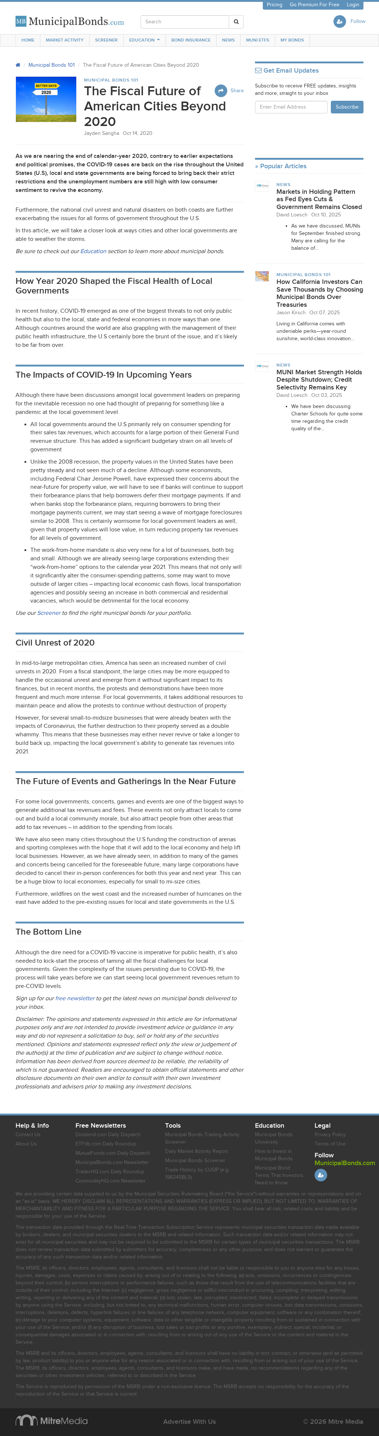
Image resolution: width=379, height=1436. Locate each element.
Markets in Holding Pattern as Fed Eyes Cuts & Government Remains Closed (319, 199)
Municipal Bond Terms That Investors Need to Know (279, 1175)
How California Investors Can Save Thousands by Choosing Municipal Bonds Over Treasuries (319, 293)
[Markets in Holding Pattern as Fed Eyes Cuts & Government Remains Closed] (262, 186)
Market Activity (65, 40)
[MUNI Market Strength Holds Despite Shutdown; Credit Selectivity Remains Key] (262, 366)
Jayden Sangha (101, 133)
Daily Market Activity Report (196, 1151)
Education (142, 40)
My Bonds (292, 40)
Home (27, 40)
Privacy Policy (330, 1135)
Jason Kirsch (291, 313)
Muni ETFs (257, 40)
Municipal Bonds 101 (51, 65)
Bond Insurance (191, 40)
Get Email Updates (290, 70)
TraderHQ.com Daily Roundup (110, 1172)
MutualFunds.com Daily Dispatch (113, 1153)
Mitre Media (51, 1420)
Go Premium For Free (314, 5)
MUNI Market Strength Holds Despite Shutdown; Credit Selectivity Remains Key (319, 379)
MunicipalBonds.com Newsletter (112, 1162)
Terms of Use (330, 1144)
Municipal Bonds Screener (195, 1161)
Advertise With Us (189, 1422)
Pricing (274, 5)
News (228, 40)
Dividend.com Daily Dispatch (108, 1135)
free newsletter (74, 998)
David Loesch (292, 215)
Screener (106, 40)
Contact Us (28, 1135)
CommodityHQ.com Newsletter (111, 1181)
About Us (26, 1144)
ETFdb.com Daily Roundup (106, 1144)
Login (353, 5)
